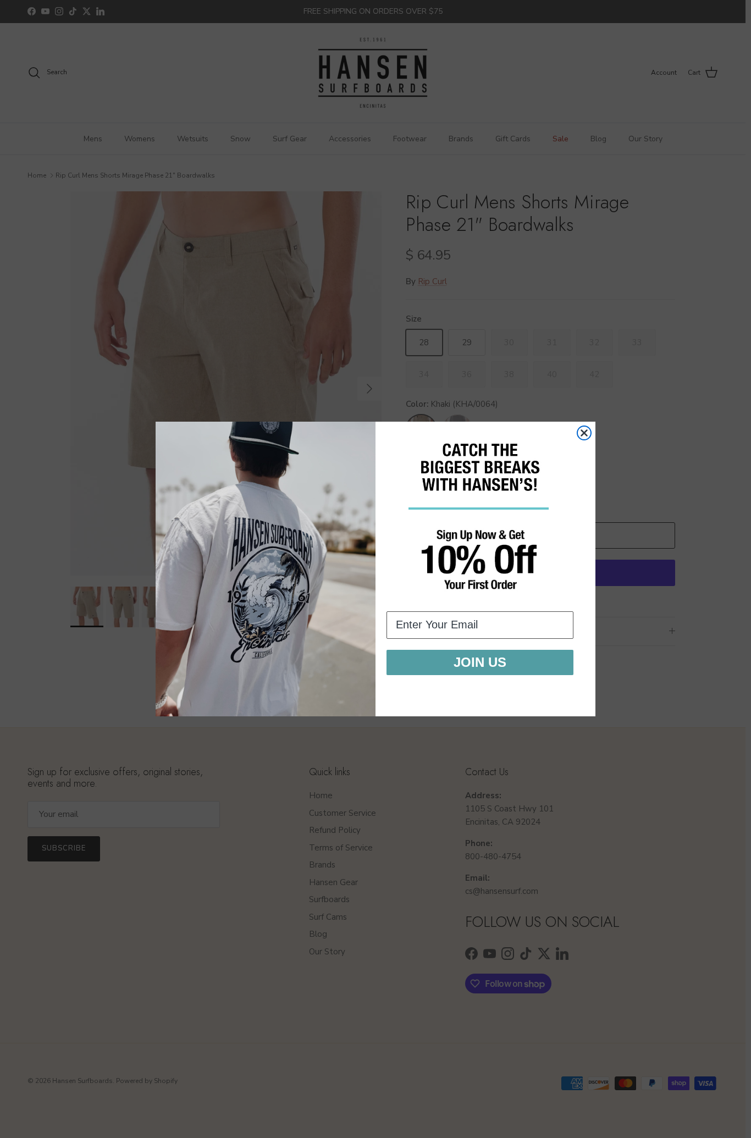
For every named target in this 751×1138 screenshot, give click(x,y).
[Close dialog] (584, 433)
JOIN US (480, 662)
